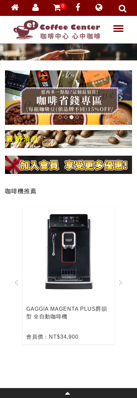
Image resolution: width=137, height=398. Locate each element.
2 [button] (66, 359)
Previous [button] (16, 283)
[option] (68, 275)
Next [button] (120, 283)
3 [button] (76, 359)
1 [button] (57, 359)
